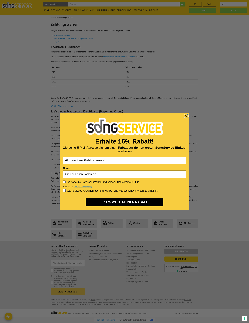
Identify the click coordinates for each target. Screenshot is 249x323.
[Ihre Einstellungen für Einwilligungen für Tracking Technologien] (244, 318)
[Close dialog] (186, 116)
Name (66, 168)
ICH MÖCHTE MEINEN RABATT (125, 202)
